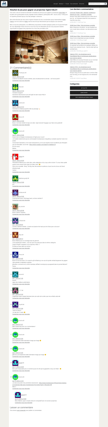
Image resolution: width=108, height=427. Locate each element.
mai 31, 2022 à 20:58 (18, 210)
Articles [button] (61, 4)
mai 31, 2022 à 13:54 (18, 121)
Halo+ (26, 21)
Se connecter (74, 4)
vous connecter (21, 410)
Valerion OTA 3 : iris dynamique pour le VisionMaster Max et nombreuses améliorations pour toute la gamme (83, 56)
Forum (67, 4)
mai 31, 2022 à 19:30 (18, 182)
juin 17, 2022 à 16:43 (18, 367)
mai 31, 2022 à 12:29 (18, 77)
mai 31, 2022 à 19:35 (18, 196)
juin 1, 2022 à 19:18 (17, 294)
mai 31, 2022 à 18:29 (18, 160)
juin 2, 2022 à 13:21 (17, 324)
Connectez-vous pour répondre (21, 80)
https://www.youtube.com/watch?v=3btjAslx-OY (42, 144)
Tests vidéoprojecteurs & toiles (84, 97)
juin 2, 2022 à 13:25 (17, 353)
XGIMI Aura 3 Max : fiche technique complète (82, 25)
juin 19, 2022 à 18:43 (20, 399)
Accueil (56, 4)
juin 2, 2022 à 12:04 (17, 308)
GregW (20, 363)
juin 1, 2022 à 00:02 (17, 224)
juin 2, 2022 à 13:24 (17, 338)
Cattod (20, 156)
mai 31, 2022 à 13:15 (18, 107)
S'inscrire (81, 4)
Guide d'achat (84, 92)
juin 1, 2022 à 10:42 (17, 258)
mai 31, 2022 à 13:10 (18, 91)
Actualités (84, 88)
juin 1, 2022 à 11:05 (17, 278)
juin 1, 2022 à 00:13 (17, 239)
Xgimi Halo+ (62, 12)
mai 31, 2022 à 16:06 (18, 135)
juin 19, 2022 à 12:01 (18, 381)
